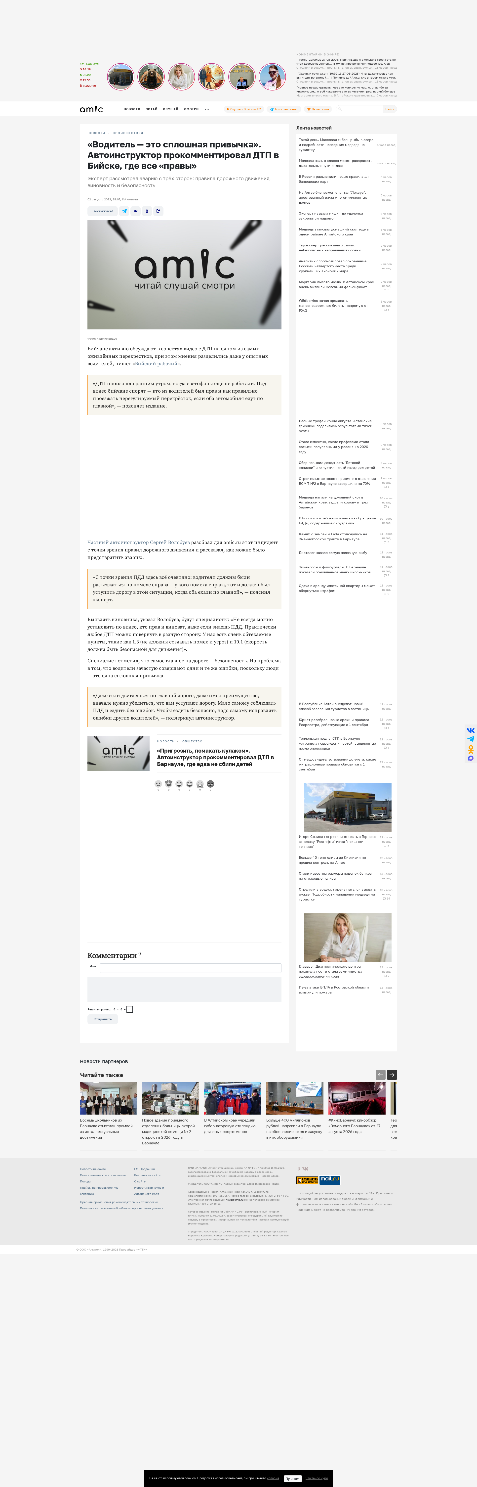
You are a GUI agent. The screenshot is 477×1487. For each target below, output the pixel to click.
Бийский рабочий (156, 364)
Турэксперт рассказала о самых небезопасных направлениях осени (330, 247)
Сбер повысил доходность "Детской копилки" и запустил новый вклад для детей (337, 465)
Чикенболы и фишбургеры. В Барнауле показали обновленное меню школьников (335, 569)
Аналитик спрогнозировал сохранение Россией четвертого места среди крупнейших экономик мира (332, 266)
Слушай (170, 109)
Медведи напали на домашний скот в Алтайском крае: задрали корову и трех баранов (333, 502)
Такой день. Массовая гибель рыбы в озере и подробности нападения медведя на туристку (336, 144)
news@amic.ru (234, 1199)
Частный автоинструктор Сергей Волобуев (138, 543)
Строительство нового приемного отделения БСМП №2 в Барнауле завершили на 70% (337, 481)
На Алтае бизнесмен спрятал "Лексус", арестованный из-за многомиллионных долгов (333, 197)
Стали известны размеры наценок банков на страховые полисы (335, 875)
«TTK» (142, 1249)
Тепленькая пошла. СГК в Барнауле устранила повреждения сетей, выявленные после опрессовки (337, 743)
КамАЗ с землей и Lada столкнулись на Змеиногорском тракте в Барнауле (333, 536)
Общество (192, 741)
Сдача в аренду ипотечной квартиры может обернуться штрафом (337, 588)
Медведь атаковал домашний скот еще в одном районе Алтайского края (334, 231)
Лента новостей (314, 128)
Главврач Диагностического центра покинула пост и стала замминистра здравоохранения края (330, 971)
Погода (85, 1181)
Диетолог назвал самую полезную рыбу (333, 552)
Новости (132, 109)
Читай (151, 109)
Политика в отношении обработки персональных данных (121, 1208)
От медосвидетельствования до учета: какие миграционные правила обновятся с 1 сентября (337, 764)
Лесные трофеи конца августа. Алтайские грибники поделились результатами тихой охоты (335, 426)
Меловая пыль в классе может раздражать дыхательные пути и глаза (335, 163)
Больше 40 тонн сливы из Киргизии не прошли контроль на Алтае (332, 859)
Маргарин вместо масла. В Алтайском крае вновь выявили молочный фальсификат (336, 284)
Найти (389, 109)
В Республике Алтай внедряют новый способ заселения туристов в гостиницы (334, 706)
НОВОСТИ (96, 133)
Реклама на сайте (147, 1175)
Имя (93, 966)
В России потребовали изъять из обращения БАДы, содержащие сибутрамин (337, 520)
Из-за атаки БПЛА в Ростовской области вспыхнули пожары (334, 989)
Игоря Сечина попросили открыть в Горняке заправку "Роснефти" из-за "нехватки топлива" (337, 841)
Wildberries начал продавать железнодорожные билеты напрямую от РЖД (333, 305)
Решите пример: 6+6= (106, 1009)
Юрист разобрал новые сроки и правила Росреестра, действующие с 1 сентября (334, 722)
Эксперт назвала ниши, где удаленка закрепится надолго (331, 215)
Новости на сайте (93, 1169)
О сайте (140, 1181)
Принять (292, 1479)
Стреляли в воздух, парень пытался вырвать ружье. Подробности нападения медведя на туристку (337, 894)
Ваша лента (320, 109)
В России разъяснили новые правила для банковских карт (334, 178)
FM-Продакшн (144, 1169)
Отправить (103, 1019)
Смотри (191, 109)
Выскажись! (102, 211)
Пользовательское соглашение (103, 1175)
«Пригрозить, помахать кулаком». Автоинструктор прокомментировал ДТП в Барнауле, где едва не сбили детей (215, 757)
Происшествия (128, 133)
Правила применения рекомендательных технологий (119, 1202)
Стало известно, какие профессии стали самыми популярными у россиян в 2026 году (334, 447)
